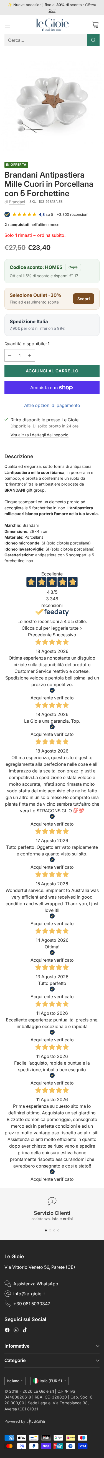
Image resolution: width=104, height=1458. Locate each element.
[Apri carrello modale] (95, 24)
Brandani (17, 201)
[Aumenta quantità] (30, 355)
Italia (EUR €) (51, 1381)
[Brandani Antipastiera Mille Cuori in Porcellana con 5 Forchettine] (52, 101)
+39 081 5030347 (31, 1303)
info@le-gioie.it (29, 1293)
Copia (73, 267)
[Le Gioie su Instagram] (16, 1331)
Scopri (83, 298)
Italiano (13, 1381)
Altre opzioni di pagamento (52, 405)
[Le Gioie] (52, 24)
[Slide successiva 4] (58, 1230)
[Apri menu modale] (7, 24)
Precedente (40, 634)
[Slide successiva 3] (54, 1230)
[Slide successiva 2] (50, 1230)
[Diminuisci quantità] (10, 355)
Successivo (64, 634)
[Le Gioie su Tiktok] (25, 1331)
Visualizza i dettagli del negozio (40, 434)
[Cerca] (93, 40)
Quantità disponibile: (27, 343)
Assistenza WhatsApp (35, 1283)
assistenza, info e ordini (52, 1218)
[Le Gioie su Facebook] (7, 1331)
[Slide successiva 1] (46, 1230)
